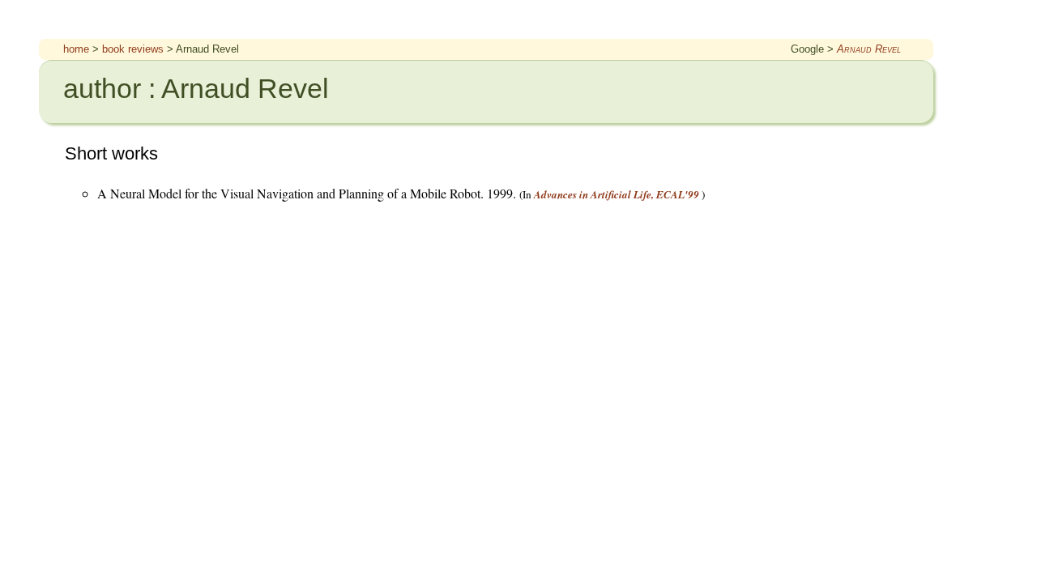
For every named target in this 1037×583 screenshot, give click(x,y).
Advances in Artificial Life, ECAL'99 (616, 194)
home (76, 49)
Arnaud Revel (869, 49)
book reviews (133, 49)
